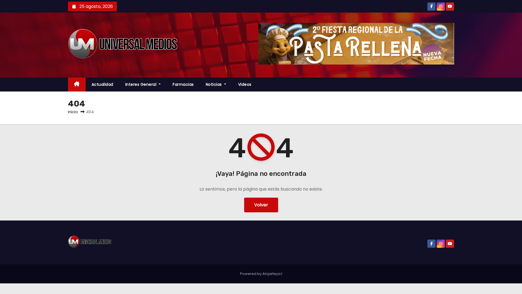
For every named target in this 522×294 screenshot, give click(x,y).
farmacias (183, 84)
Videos (244, 84)
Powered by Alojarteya (260, 273)
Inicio (73, 112)
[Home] (77, 84)
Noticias (214, 84)
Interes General (141, 84)
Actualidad (102, 84)
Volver (261, 205)
